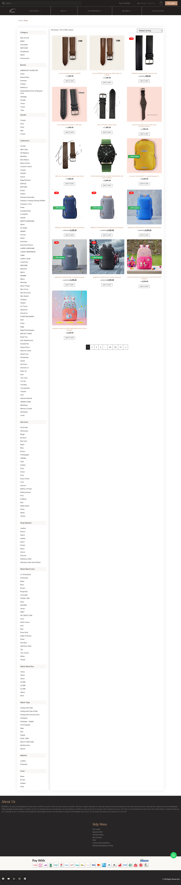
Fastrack (23, 81)
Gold (22, 462)
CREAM (23, 458)
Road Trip (23, 337)
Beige (22, 434)
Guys (22, 127)
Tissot (22, 107)
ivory (22, 482)
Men (22, 131)
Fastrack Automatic (27, 197)
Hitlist (22, 238)
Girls (22, 124)
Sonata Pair (24, 344)
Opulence (23, 310)
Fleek (22, 207)
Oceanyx (23, 299)
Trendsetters (25, 388)
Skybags (23, 97)
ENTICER (23, 187)
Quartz (22, 749)
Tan (21, 649)
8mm (22, 696)
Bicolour (23, 438)
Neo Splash (24, 296)
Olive (22, 787)
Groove (23, 235)
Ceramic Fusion (26, 166)
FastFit (22, 194)
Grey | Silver (25, 479)
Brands (126, 11)
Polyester (23, 764)
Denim (22, 177)
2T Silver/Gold (25, 574)
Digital (22, 735)
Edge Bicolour (25, 180)
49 (110, 347)
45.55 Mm (24, 427)
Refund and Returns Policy (103, 846)
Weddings (24, 405)
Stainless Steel (25, 559)
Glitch (22, 224)
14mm (22, 672)
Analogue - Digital (27, 721)
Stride (22, 361)
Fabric (22, 535)
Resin (22, 549)
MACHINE (23, 265)
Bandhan (23, 156)
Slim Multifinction (26, 340)
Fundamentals (25, 211)
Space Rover (25, 347)
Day (21, 732)
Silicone (23, 556)
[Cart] (161, 3)
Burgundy (24, 591)
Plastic (22, 545)
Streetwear (24, 357)
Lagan (22, 255)
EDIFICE (23, 184)
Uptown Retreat (26, 398)
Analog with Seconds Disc (30, 715)
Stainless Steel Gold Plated (30, 562)
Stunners (23, 364)
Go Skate (23, 228)
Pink (22, 496)
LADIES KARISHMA (27, 248)
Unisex (22, 134)
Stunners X (24, 368)
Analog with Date (26, 708)
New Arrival (24, 38)
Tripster (23, 391)
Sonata (22, 100)
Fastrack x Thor (26, 204)
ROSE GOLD (24, 506)
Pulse (22, 323)
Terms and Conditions (101, 843)
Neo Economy (25, 293)
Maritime (23, 269)
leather (23, 538)
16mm (22, 675)
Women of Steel (26, 409)
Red (21, 502)
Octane (23, 303)
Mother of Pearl (26, 489)
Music (22, 55)
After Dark (24, 150)
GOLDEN (23, 605)
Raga (22, 327)
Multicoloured (25, 492)
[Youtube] (8, 879)
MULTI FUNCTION (27, 742)
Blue (22, 448)
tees (22, 374)
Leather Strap (25, 259)
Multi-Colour (25, 622)
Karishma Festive (26, 245)
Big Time (23, 441)
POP (22, 320)
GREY (22, 612)
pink (21, 626)
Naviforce (23, 87)
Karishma (23, 241)
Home (20, 21)
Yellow (22, 516)
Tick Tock (23, 378)
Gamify (22, 218)
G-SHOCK (24, 214)
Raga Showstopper (27, 330)
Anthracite (24, 431)
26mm (22, 692)
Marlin (22, 272)
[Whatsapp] (14, 879)
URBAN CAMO (25, 402)
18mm (22, 679)
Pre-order (96, 829)
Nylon (22, 542)
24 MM (22, 689)
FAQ (94, 840)
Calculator (158, 11)
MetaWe (23, 276)
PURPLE (23, 499)
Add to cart (69, 81)
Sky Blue (23, 643)
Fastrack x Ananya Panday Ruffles (32, 201)
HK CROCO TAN (26, 615)
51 (121, 347)
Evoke (22, 190)
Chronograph (25, 725)
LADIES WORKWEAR (27, 252)
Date (22, 728)
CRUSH (23, 173)
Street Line (24, 354)
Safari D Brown (25, 636)
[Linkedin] (25, 879)
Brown (22, 451)
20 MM (22, 682)
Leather (23, 528)
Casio (22, 74)
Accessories (94, 11)
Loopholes (24, 262)
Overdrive (24, 313)
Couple (23, 120)
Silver (22, 509)
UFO (22, 395)
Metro (22, 279)
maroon (23, 485)
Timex (22, 103)
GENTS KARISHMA (27, 221)
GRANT (23, 231)
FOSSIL (23, 84)
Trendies (23, 385)
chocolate (24, 595)
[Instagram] (19, 879)
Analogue (23, 718)
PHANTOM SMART (27, 316)
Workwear (24, 412)
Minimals (23, 282)
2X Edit (23, 146)
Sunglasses (24, 51)
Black (22, 445)
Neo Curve (24, 289)
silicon (22, 552)
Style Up (23, 371)
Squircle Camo (25, 351)
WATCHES (34, 11)
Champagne (24, 455)
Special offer (98, 832)
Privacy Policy (98, 835)
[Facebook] (3, 879)
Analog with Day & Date (29, 711)
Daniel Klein (24, 77)
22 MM (22, 685)
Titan (22, 110)
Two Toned (24, 653)
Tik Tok (23, 381)
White (22, 513)
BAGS (63, 11)
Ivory (22, 619)
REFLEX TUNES (26, 334)
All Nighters (24, 153)
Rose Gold (24, 632)
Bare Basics (24, 160)
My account (97, 837)
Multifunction (25, 745)
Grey (22, 475)
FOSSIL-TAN (24, 598)
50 (115, 347)
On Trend (23, 306)
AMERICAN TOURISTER (29, 70)
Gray (22, 468)
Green (22, 472)
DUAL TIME (24, 738)
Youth (22, 415)
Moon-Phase (25, 286)
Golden (23, 465)
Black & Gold (25, 163)
